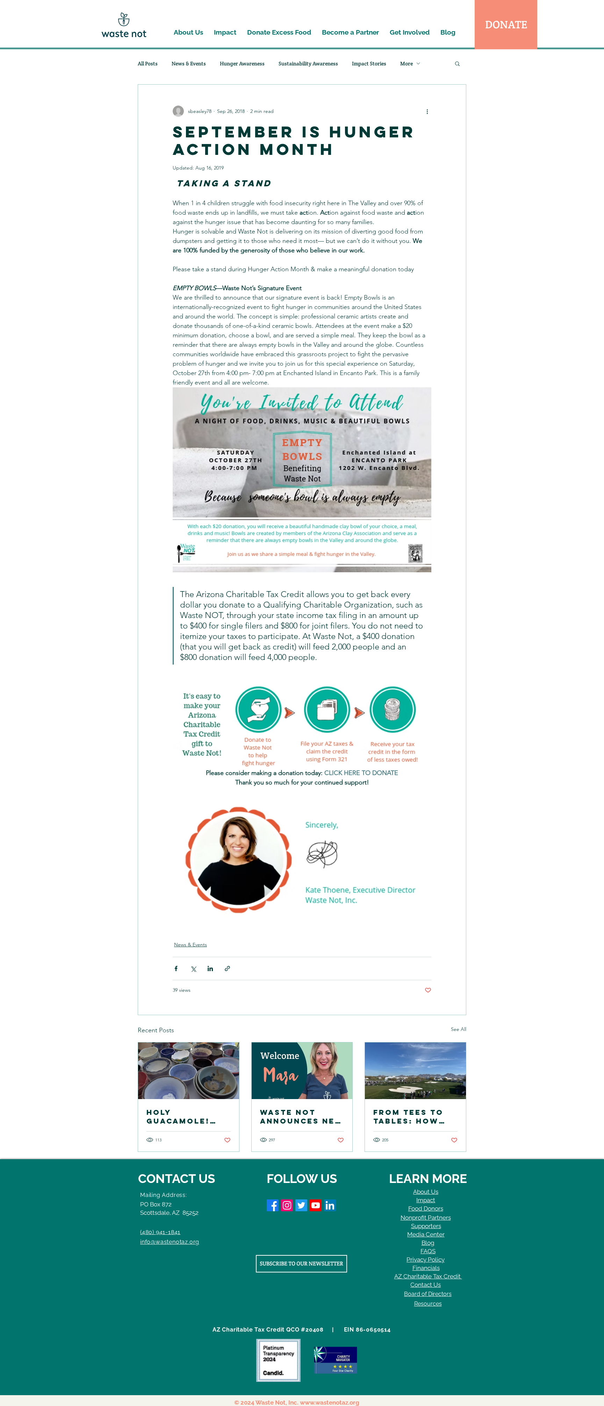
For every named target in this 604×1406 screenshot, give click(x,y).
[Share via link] (227, 968)
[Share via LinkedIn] (210, 968)
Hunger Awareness (242, 63)
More (406, 63)
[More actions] (427, 111)
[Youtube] (316, 1205)
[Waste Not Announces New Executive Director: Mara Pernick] (302, 1070)
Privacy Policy (426, 1259)
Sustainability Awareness (308, 63)
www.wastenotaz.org (329, 1402)
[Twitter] (301, 1205)
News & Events (189, 63)
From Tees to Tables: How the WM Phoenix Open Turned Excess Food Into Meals (415, 1116)
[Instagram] (287, 1205)
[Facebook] (273, 1205)
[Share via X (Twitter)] (193, 968)
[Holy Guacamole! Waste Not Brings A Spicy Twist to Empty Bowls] (188, 1070)
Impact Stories (369, 63)
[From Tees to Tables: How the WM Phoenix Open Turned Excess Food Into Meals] (415, 1070)
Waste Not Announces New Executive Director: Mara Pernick (302, 1116)
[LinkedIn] (330, 1205)
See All (458, 1029)
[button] (457, 63)
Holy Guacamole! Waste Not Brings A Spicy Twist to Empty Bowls (187, 1116)
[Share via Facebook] (176, 968)
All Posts (148, 63)
